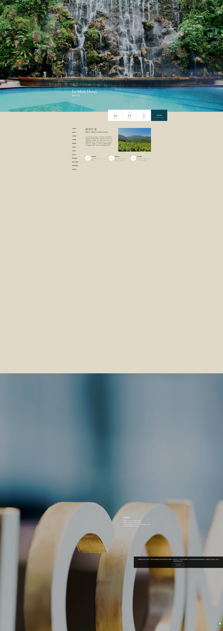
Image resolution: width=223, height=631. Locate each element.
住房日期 (115, 112)
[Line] (220, 623)
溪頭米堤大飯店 (65, 6)
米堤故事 (74, 128)
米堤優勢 (74, 139)
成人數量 (144, 112)
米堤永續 (74, 136)
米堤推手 (74, 132)
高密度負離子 (75, 165)
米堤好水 (74, 147)
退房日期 (129, 112)
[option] (111, 56)
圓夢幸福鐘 (74, 158)
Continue (178, 565)
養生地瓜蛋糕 (75, 162)
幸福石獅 (74, 143)
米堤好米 (74, 151)
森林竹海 (74, 154)
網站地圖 (74, 169)
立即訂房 (159, 116)
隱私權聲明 (180, 561)
